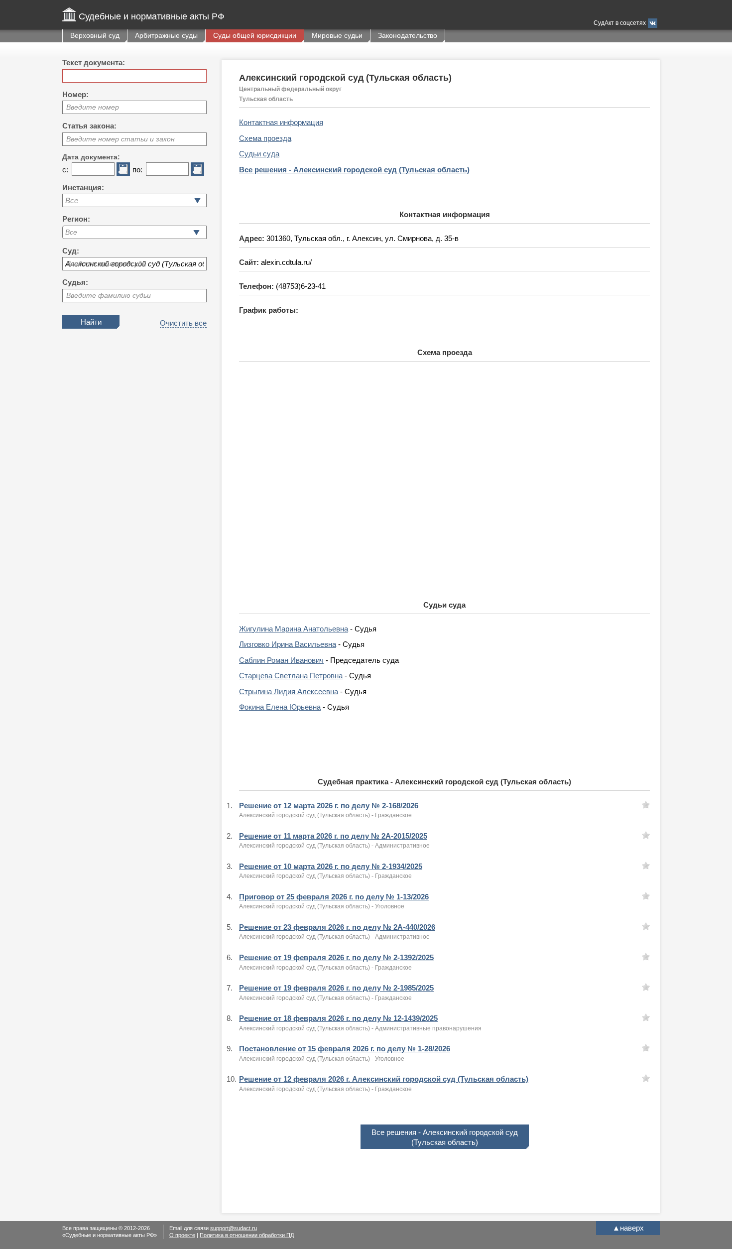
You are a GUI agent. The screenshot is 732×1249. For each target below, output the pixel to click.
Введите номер (92, 107)
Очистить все (183, 323)
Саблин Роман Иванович (281, 660)
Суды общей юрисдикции (254, 35)
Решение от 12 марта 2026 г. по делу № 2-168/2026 (328, 805)
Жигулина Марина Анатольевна (293, 628)
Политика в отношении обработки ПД (247, 1235)
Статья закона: (89, 126)
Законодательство (407, 35)
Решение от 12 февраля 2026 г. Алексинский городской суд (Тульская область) (383, 1079)
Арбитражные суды (166, 35)
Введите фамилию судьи (108, 295)
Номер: (75, 94)
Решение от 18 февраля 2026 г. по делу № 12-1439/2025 (338, 1018)
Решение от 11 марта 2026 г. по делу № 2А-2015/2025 (333, 836)
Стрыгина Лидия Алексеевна (288, 691)
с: (65, 169)
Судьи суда (259, 153)
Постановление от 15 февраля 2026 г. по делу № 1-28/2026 (344, 1048)
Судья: (75, 282)
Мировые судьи (337, 35)
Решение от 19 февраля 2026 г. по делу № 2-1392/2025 (336, 957)
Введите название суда (106, 263)
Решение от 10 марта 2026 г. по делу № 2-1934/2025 (330, 866)
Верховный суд (95, 35)
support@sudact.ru (233, 1228)
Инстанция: (83, 187)
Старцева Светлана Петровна (291, 675)
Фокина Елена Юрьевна (280, 707)
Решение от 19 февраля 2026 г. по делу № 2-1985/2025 (336, 988)
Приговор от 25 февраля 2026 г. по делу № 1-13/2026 (334, 896)
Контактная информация (281, 122)
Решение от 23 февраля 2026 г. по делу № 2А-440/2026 (337, 927)
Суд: (70, 251)
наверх (628, 1228)
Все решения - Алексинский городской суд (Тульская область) (354, 169)
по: (137, 169)
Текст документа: (93, 62)
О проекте (182, 1235)
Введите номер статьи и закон (120, 139)
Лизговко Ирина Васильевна (287, 644)
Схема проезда (265, 138)
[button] (196, 232)
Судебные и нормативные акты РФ (152, 16)
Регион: (76, 219)
